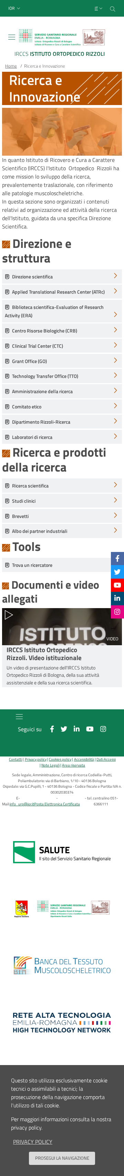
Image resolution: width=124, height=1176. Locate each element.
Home (11, 65)
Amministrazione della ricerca (42, 391)
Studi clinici (23, 501)
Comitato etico (26, 406)
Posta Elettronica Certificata (57, 804)
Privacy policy (35, 759)
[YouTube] (117, 585)
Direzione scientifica (32, 276)
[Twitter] (117, 572)
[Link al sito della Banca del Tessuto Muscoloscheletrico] (62, 966)
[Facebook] (117, 558)
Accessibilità (84, 759)
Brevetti (20, 516)
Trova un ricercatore (32, 565)
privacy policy (32, 1142)
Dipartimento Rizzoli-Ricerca (41, 422)
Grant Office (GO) (29, 361)
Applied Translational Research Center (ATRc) (58, 292)
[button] (15, 8)
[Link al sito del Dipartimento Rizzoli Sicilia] (62, 909)
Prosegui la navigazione (62, 1158)
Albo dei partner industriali (39, 531)
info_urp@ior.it (22, 804)
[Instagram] (117, 612)
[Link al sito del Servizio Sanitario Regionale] (62, 852)
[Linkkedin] (117, 598)
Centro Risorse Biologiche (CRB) (44, 331)
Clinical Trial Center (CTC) (37, 346)
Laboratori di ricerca (32, 437)
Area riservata (73, 765)
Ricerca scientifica (30, 486)
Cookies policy (60, 759)
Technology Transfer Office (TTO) (45, 376)
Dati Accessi (106, 759)
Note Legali (50, 765)
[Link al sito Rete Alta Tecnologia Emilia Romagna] (62, 1022)
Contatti (15, 759)
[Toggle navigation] (12, 37)
